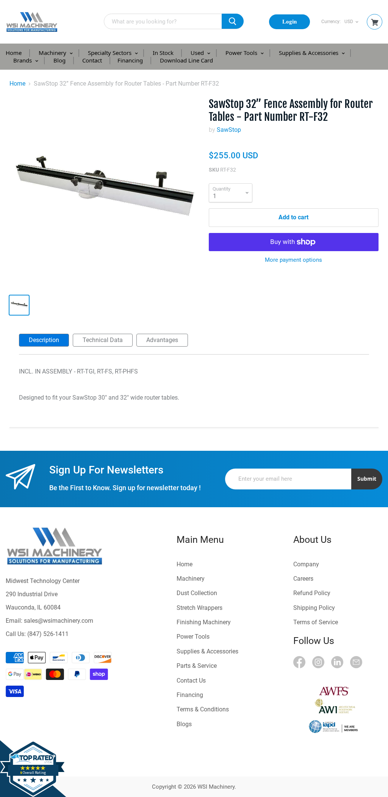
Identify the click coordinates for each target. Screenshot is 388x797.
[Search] (233, 21)
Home (14, 52)
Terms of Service (315, 622)
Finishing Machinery (204, 622)
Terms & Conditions (203, 709)
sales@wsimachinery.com (58, 620)
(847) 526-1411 (48, 634)
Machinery (53, 52)
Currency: (331, 21)
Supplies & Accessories (309, 52)
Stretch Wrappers (199, 607)
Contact (92, 60)
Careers (303, 578)
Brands (23, 60)
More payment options (293, 260)
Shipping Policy (314, 607)
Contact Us (191, 680)
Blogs (184, 724)
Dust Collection (197, 593)
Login (289, 22)
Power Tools (242, 52)
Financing (130, 60)
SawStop (229, 129)
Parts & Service (197, 665)
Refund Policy (311, 593)
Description (44, 340)
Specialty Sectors (110, 52)
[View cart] (375, 22)
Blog (59, 60)
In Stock (163, 52)
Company (306, 564)
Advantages (162, 340)
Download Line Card (186, 60)
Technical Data (103, 340)
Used (198, 52)
